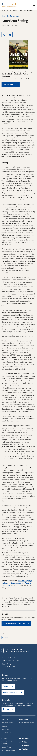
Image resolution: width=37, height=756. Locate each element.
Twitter (24, 742)
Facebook (25, 738)
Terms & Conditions (8, 750)
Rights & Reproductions (27, 723)
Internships (5, 729)
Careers (4, 726)
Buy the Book (8, 84)
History (4, 638)
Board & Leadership (8, 733)
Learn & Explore (11, 10)
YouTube (25, 749)
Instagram (25, 745)
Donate (6, 686)
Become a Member (10, 692)
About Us (5, 719)
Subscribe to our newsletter (14, 623)
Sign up (6, 709)
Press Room (23, 719)
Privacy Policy (6, 747)
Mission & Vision (7, 723)
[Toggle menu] (34, 5)
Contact (4, 738)
